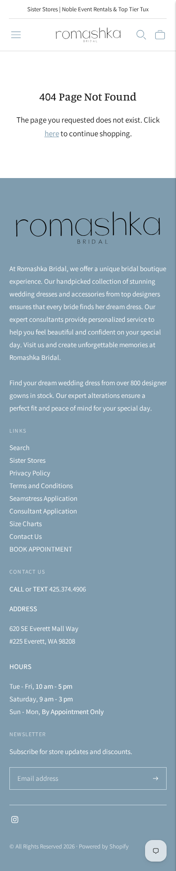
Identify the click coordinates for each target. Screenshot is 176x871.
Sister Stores (27, 460)
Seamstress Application (43, 498)
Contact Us (25, 536)
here (52, 133)
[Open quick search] (141, 34)
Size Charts (25, 523)
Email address (36, 768)
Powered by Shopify (104, 846)
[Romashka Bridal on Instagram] (14, 820)
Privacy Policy (29, 472)
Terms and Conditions (41, 485)
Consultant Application (43, 510)
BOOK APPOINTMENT (40, 548)
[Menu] (16, 34)
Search (19, 447)
